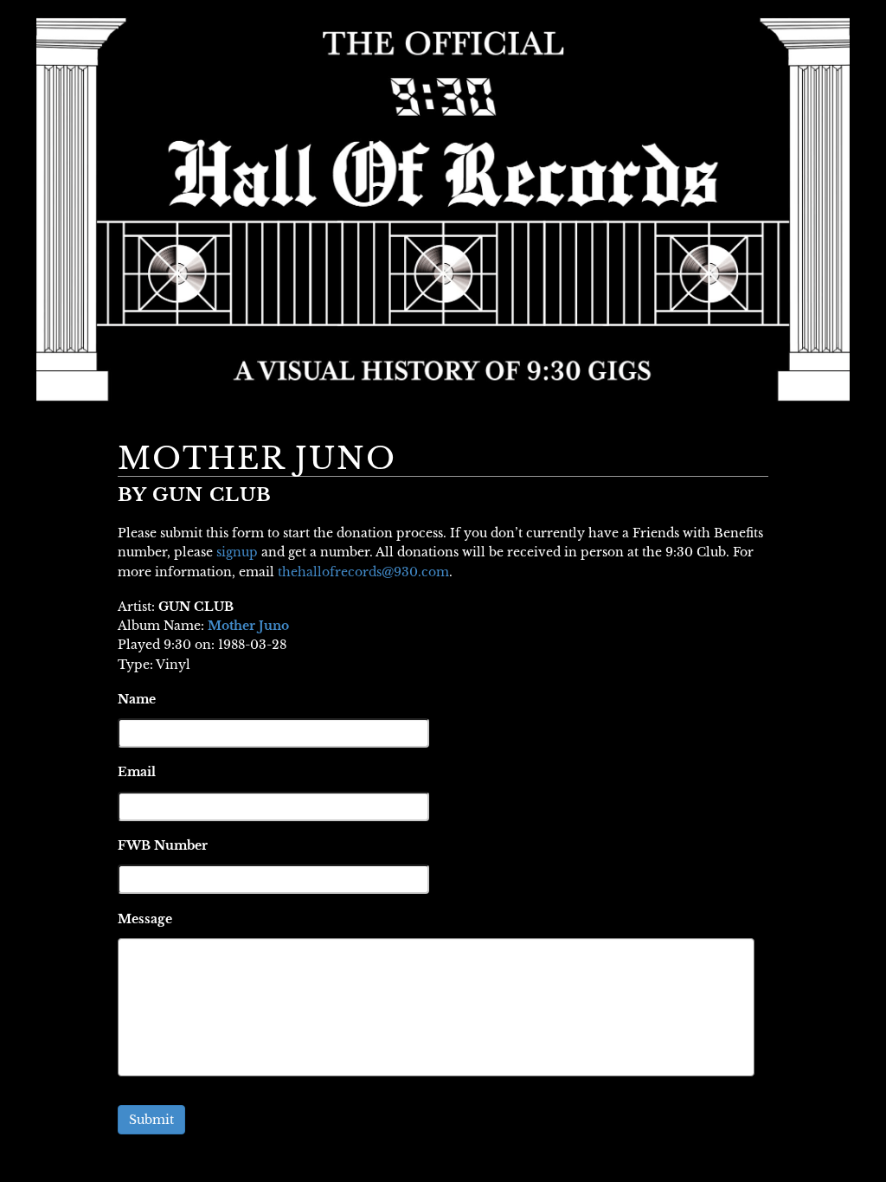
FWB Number (163, 845)
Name (137, 699)
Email (137, 772)
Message (145, 919)
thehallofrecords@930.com (363, 572)
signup (237, 552)
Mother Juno (248, 625)
